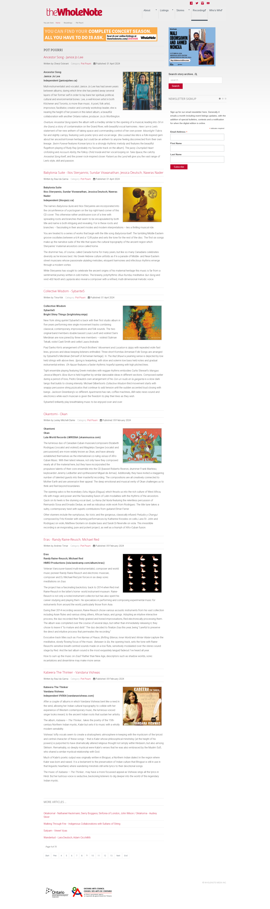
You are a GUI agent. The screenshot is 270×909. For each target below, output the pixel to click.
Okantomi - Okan (56, 414)
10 (92, 856)
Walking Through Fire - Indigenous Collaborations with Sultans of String (82, 823)
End (126, 856)
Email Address (178, 131)
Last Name (176, 154)
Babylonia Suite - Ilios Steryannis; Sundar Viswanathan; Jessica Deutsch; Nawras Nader (103, 172)
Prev (55, 856)
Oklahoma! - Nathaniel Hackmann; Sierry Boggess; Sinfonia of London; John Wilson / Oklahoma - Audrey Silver (100, 815)
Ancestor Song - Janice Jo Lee (63, 57)
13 (111, 856)
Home (58, 23)
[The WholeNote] (74, 12)
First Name (176, 143)
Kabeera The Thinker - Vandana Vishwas (72, 672)
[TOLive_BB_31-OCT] (192, 46)
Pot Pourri (86, 63)
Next (118, 856)
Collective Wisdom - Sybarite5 (64, 291)
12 (105, 856)
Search (175, 86)
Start (47, 856)
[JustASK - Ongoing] (100, 34)
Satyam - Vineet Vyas (55, 830)
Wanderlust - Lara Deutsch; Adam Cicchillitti (67, 837)
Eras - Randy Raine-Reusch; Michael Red (71, 539)
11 (99, 856)
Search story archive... (182, 74)
